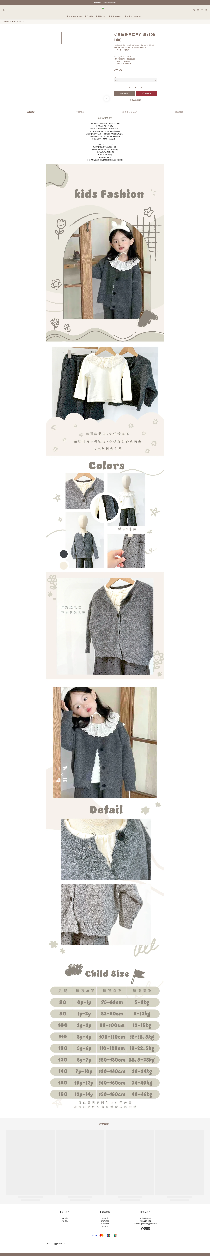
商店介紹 (64, 1218)
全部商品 (6, 21)
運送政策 (105, 1218)
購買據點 (64, 1221)
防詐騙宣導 (105, 1224)
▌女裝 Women (115, 16)
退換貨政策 (105, 1221)
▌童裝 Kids (100, 16)
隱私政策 (105, 1226)
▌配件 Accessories (133, 16)
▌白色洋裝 (89, 16)
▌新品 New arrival (75, 16)
